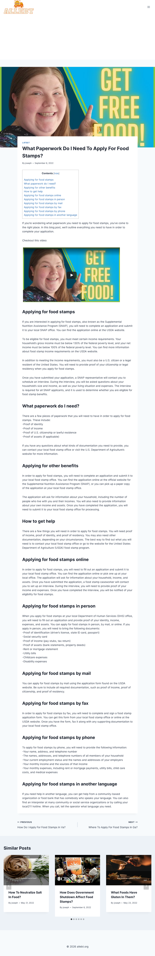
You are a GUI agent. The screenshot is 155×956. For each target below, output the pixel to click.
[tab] (71, 919)
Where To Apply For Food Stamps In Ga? (113, 825)
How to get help (33, 191)
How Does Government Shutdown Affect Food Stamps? (77, 897)
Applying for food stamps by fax (42, 207)
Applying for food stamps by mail (43, 203)
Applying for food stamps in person (44, 199)
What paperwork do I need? (40, 183)
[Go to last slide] (8, 886)
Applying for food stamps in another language (50, 214)
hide (56, 173)
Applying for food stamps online (42, 195)
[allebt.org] (19, 7)
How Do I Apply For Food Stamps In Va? (41, 825)
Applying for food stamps (38, 179)
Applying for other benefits (39, 187)
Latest (26, 143)
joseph (28, 163)
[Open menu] (148, 7)
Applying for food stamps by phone (44, 211)
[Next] (146, 886)
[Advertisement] (77, 37)
